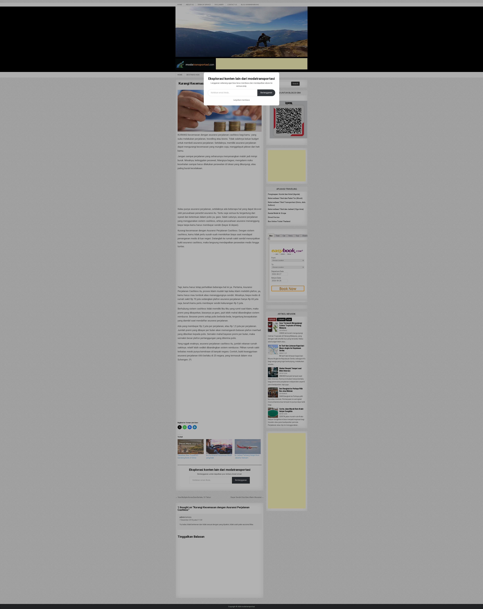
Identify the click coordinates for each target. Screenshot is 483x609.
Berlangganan (266, 92)
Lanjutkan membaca (241, 100)
